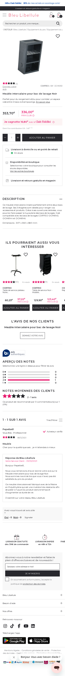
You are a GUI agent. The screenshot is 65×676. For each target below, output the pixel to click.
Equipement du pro (36, 29)
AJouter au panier (42, 137)
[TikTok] (12, 628)
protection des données (34, 584)
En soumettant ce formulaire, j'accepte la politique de (31, 581)
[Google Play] (14, 643)
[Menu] (4, 15)
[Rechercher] (58, 23)
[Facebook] (19, 628)
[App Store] (39, 643)
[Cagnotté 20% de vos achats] (32, 3)
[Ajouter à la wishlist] (26, 256)
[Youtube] (26, 628)
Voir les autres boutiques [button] (22, 171)
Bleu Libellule (19, 29)
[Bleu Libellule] (23, 15)
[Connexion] (52, 14)
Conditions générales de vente (35, 650)
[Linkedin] (33, 628)
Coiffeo (45, 86)
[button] (45, 15)
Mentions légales (12, 650)
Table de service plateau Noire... (13, 291)
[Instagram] (5, 628)
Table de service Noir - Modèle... (42, 291)
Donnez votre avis (32, 335)
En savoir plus (43, 102)
